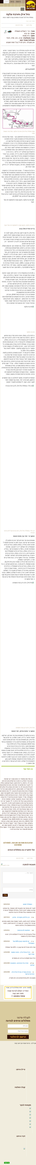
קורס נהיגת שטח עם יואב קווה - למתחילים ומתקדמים (18, 844)
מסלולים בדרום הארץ (18, 1097)
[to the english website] (1, 5)
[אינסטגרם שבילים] (13, 5)
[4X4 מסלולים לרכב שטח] (18, 988)
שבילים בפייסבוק (12, 1108)
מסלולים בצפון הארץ (18, 1090)
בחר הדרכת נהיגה (19, 1079)
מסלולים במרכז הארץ (18, 1093)
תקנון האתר (21, 1145)
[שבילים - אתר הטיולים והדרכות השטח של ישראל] (30, 5)
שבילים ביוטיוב (14, 1115)
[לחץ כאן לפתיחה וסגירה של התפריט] (22, 9)
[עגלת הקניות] (19, 5)
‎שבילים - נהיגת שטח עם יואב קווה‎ (25, 1043)
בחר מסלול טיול (20, 1072)
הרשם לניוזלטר (18, 1037)
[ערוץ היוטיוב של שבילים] (16, 5)
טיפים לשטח (21, 1100)
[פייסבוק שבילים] (9, 5)
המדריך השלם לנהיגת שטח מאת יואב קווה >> (18, 993)
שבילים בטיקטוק (23, 1129)
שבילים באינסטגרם (9, 1124)
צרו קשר (22, 1142)
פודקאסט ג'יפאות (12, 1121)
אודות (23, 1139)
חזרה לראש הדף (5, 865)
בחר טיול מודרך (20, 1076)
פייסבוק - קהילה (13, 1111)
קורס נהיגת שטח (19, 1082)
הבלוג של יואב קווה (10, 1118)
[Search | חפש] (1, 1)
